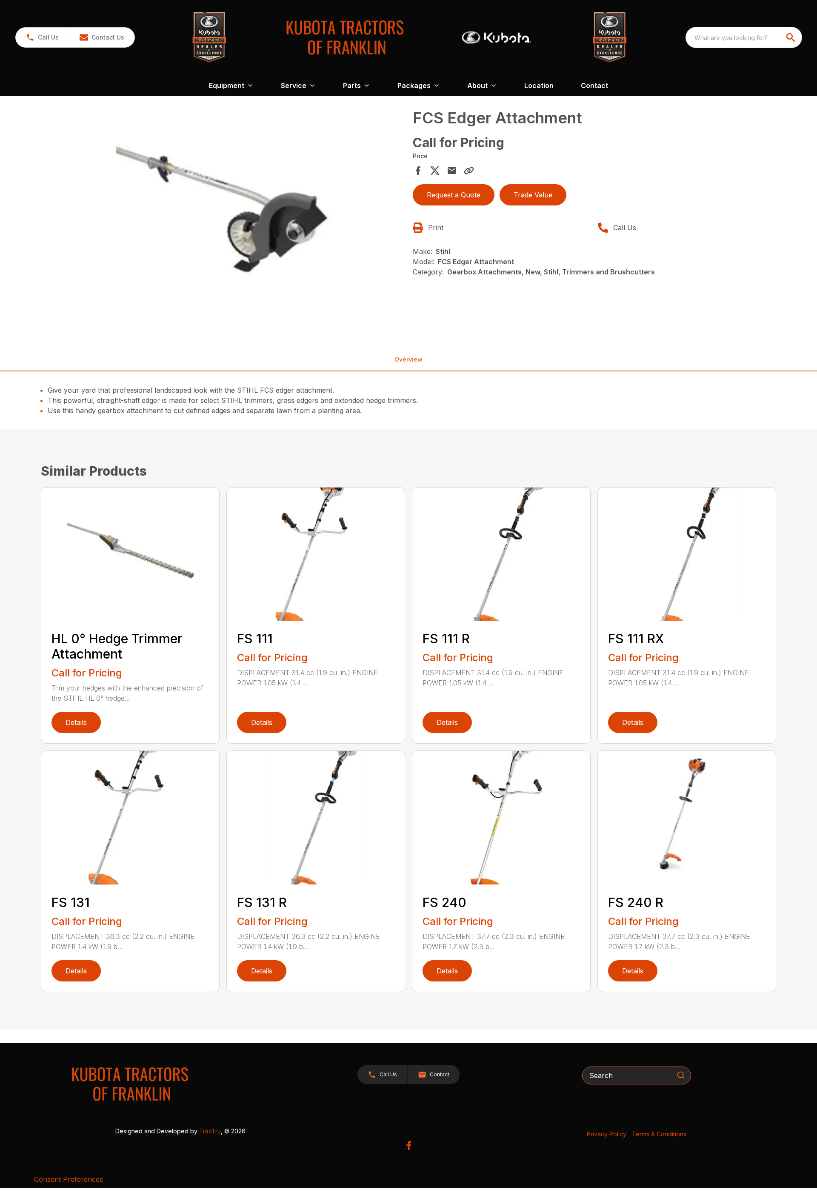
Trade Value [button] (533, 195)
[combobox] (744, 37)
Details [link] (76, 722)
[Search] (680, 1075)
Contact (594, 85)
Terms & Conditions (659, 1134)
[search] (791, 37)
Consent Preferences (68, 1179)
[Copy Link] (469, 170)
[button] (42, 37)
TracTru (210, 1131)
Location (539, 85)
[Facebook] (408, 1145)
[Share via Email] (452, 170)
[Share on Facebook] (418, 170)
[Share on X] (435, 170)
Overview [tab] (408, 359)
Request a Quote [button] (453, 195)
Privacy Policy (606, 1134)
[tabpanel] (224, 218)
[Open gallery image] (224, 217)
